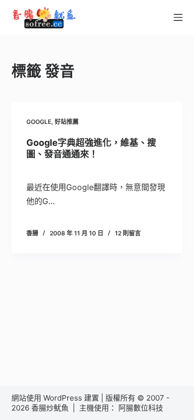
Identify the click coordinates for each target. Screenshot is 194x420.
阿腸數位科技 (141, 408)
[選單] (178, 17)
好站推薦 (67, 121)
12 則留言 (128, 233)
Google (38, 121)
